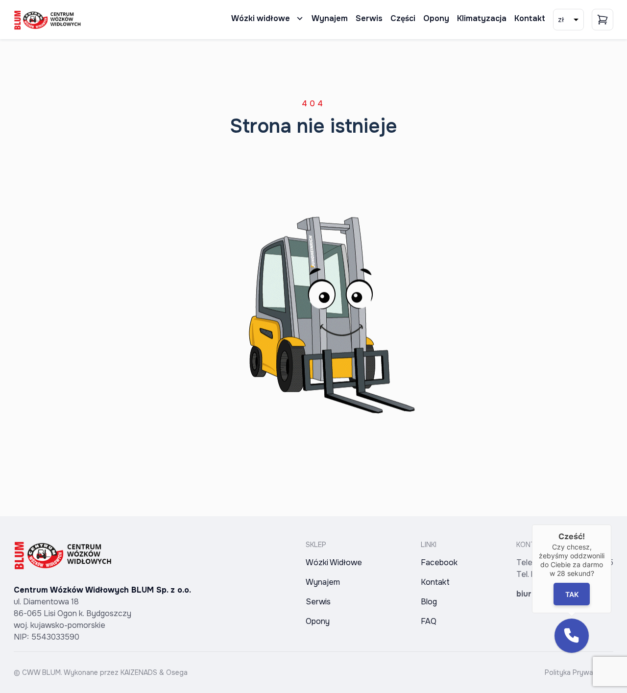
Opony (436, 18)
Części (402, 18)
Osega (177, 672)
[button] (572, 636)
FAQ (428, 621)
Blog (429, 602)
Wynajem (330, 18)
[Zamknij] (611, 524)
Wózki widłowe (260, 18)
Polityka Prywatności (579, 672)
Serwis (369, 18)
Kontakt (529, 18)
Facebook (439, 562)
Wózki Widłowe (334, 562)
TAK (571, 594)
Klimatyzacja (481, 18)
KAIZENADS (139, 672)
